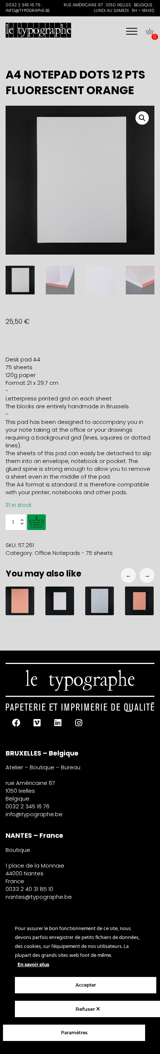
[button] (142, 118)
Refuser (86, 1009)
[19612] (36, 522)
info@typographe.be (34, 814)
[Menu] (131, 31)
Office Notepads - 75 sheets (74, 553)
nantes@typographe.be (39, 897)
